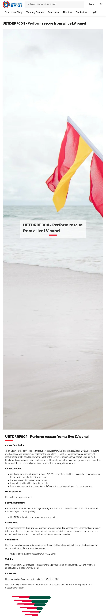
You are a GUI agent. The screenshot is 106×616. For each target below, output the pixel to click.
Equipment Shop (13, 12)
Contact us (81, 12)
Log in (91, 4)
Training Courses (35, 12)
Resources (53, 12)
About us (67, 12)
